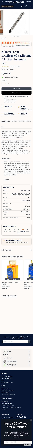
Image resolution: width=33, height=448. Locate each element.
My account (4, 409)
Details (14, 121)
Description (5, 121)
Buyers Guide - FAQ (7, 382)
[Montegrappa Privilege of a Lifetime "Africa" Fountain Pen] (12, 314)
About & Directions (6, 376)
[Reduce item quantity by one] (2, 83)
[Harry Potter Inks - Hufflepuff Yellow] (12, 275)
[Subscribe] (29, 341)
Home (3, 38)
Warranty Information (7, 405)
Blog (2, 380)
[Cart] (26, 6)
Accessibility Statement (8, 395)
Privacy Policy (5, 393)
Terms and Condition (7, 391)
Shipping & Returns (25, 121)
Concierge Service (6, 378)
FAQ (2, 126)
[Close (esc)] (31, 420)
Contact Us (4, 401)
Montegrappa (17, 256)
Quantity (4, 80)
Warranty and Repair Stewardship (11, 407)
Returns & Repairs (6, 403)
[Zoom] (26, 32)
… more (6, 179)
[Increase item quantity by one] (8, 83)
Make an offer (16, 93)
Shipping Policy (5, 389)
